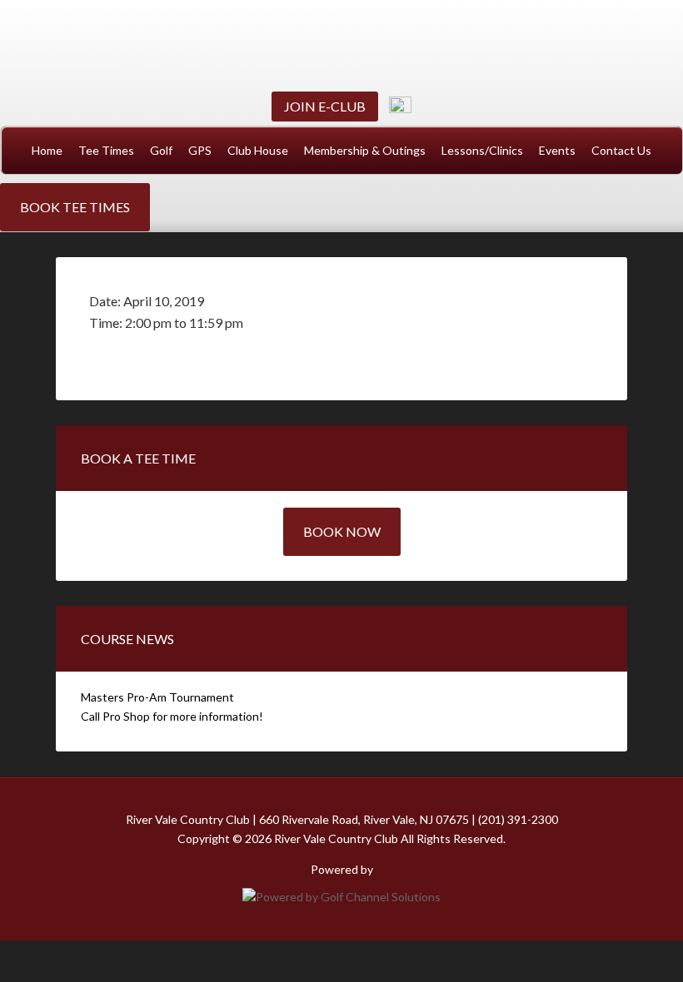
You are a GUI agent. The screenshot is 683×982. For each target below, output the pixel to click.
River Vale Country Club (341, 43)
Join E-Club (325, 106)
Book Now (342, 531)
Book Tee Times (75, 207)
